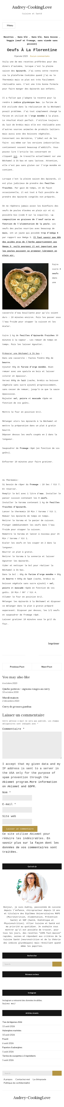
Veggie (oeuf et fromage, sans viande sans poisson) (32, 42)
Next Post (46, 666)
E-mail (9, 804)
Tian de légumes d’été (12, 1022)
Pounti (5, 1039)
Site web (9, 816)
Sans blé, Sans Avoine (45, 37)
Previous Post (17, 666)
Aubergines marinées (11, 1030)
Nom (6, 792)
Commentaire (13, 729)
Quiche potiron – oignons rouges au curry (26, 688)
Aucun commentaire (40, 56)
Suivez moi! (9, 1004)
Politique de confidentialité (17, 1082)
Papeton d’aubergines (12, 1047)
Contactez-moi (22, 1079)
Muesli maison (10, 697)
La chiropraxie (39, 1079)
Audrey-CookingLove (32, 7)
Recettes (9, 37)
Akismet (8, 782)
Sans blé (22, 37)
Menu (9, 25)
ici (15, 156)
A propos (8, 1079)
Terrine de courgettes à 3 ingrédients (19, 1056)
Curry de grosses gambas (16, 706)
